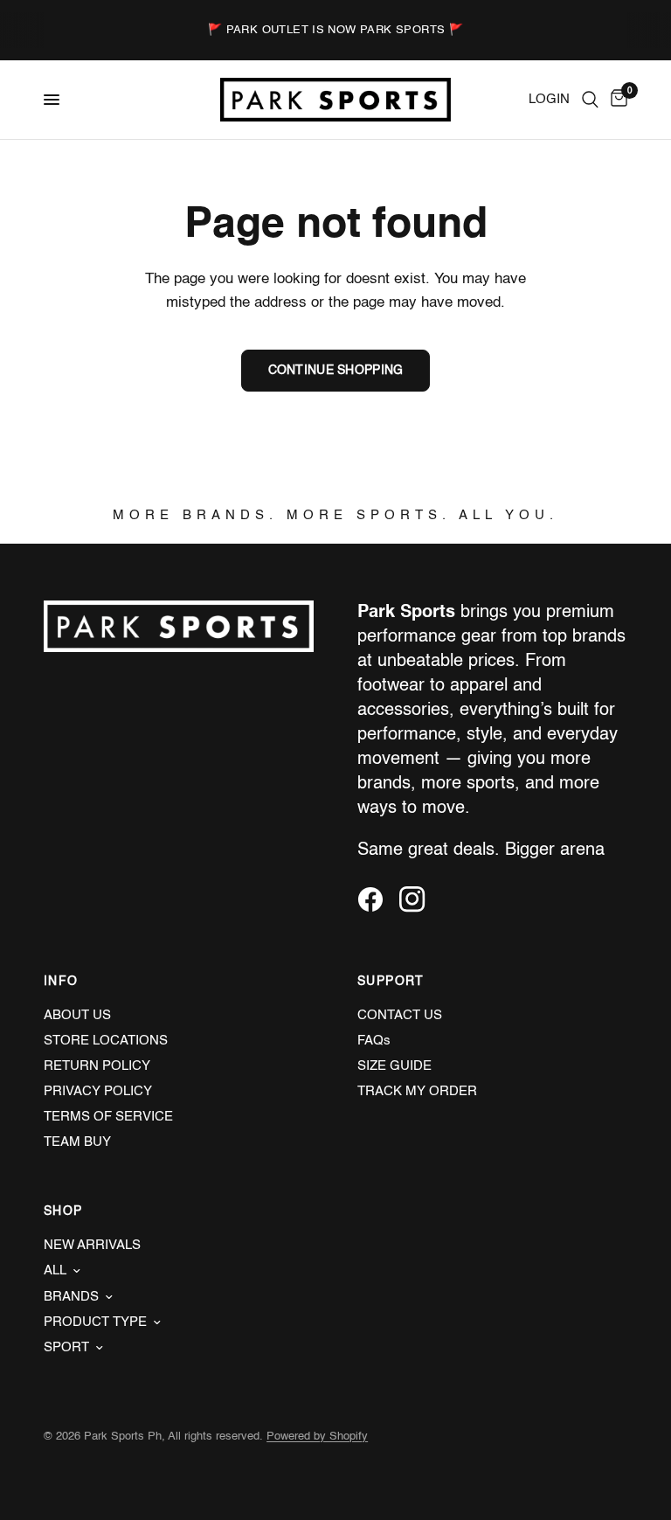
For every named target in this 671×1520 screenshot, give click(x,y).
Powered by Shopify (317, 1436)
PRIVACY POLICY (98, 1091)
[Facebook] (376, 899)
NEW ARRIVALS (92, 1245)
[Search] (590, 99)
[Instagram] (418, 899)
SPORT (66, 1347)
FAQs (374, 1040)
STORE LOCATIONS (106, 1040)
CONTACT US (399, 1015)
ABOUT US (77, 1015)
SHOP (63, 1211)
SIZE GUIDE (394, 1065)
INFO (61, 981)
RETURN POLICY (97, 1065)
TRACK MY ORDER (417, 1091)
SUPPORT (391, 981)
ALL (55, 1270)
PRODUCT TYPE (95, 1322)
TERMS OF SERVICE (108, 1116)
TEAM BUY (77, 1142)
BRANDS (71, 1296)
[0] (616, 99)
